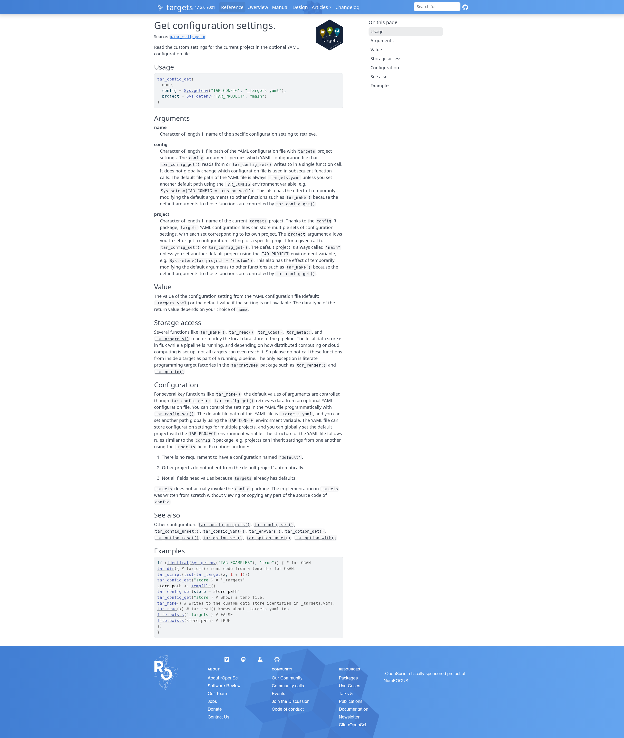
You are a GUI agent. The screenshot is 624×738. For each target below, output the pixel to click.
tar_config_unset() (177, 531)
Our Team (217, 693)
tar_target (208, 574)
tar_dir (165, 568)
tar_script (169, 574)
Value (376, 49)
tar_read (167, 609)
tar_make (167, 603)
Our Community (287, 677)
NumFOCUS (396, 680)
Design (300, 7)
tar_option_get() (304, 531)
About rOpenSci (223, 677)
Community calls (288, 685)
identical (178, 562)
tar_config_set (174, 591)
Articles (320, 7)
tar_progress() (172, 339)
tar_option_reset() (177, 538)
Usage (376, 31)
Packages (348, 677)
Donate (215, 709)
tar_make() (298, 197)
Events (278, 693)
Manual (280, 7)
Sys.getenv (196, 90)
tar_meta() (299, 332)
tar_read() (241, 332)
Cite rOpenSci (352, 724)
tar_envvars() (265, 531)
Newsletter (349, 716)
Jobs (212, 701)
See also (379, 77)
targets (179, 7)
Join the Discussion (291, 701)
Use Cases (349, 685)
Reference (232, 7)
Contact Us (218, 716)
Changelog (347, 7)
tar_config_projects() (224, 524)
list (189, 574)
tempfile (201, 586)
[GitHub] (465, 7)
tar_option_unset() (269, 538)
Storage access (385, 58)
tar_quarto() (169, 371)
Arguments (382, 40)
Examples (380, 86)
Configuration (384, 67)
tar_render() (311, 365)
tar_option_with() (315, 538)
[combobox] (437, 6)
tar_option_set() (222, 538)
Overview (257, 7)
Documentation (353, 709)
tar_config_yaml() (224, 531)
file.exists (170, 614)
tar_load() (270, 332)
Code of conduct (288, 709)
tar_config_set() (252, 164)
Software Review (224, 685)
